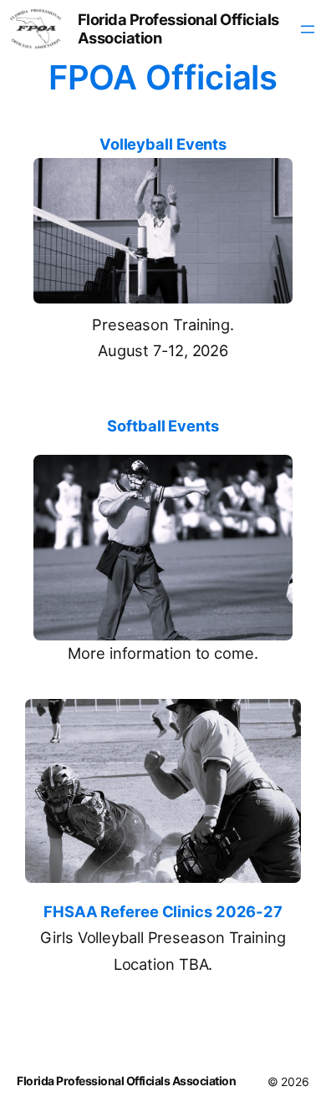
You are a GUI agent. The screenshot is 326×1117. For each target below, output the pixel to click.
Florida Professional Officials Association (178, 28)
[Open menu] (308, 29)
